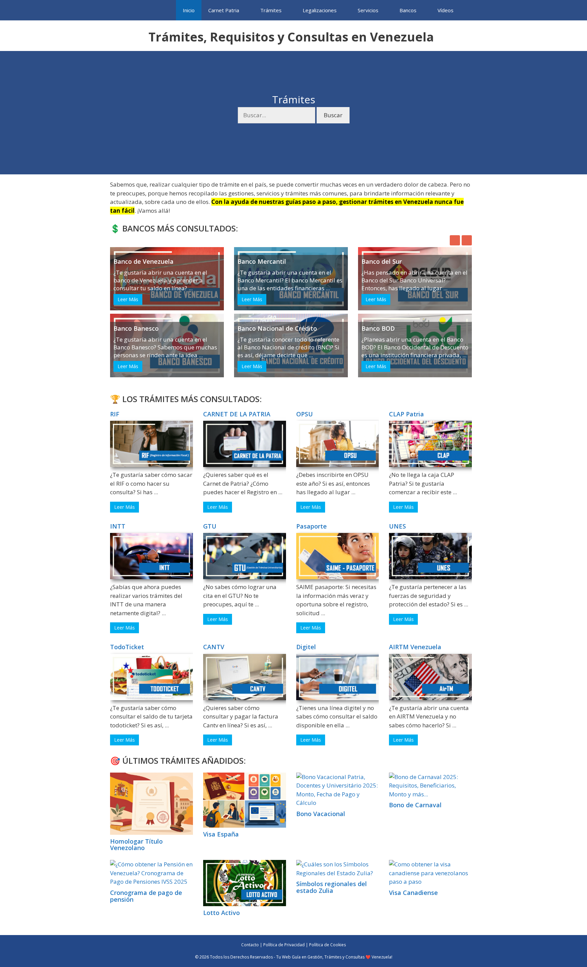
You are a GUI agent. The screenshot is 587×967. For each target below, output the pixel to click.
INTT (117, 526)
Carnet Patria (223, 10)
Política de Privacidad (284, 945)
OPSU (304, 414)
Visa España (221, 834)
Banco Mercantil (261, 261)
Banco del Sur (381, 261)
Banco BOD (378, 328)
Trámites (271, 10)
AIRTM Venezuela (415, 647)
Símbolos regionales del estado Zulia (331, 887)
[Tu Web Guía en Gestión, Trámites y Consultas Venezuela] (128, 10)
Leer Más (128, 299)
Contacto (250, 945)
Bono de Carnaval (415, 805)
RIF (114, 414)
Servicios (368, 10)
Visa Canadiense (413, 892)
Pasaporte (311, 526)
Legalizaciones (320, 10)
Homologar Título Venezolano (136, 844)
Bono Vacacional (320, 814)
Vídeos (445, 10)
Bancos (407, 10)
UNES (397, 526)
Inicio (189, 10)
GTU (209, 526)
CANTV (213, 647)
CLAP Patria (406, 414)
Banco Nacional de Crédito (277, 328)
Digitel (306, 647)
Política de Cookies (327, 945)
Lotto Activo (221, 913)
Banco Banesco (136, 328)
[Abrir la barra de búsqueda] (470, 10)
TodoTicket (127, 647)
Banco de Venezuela (143, 261)
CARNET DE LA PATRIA (236, 414)
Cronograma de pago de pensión (146, 895)
